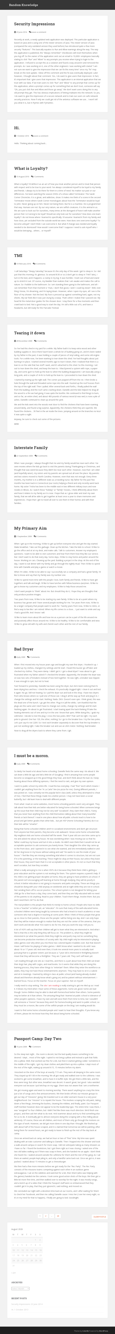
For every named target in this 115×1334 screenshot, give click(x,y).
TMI (18, 255)
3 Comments (41, 341)
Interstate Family (31, 447)
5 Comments (42, 456)
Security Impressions (34, 23)
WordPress (103, 1331)
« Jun (13, 1272)
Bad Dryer (23, 649)
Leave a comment (38, 32)
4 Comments (40, 263)
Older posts (99, 1217)
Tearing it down (29, 332)
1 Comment (36, 1046)
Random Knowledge (23, 5)
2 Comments (38, 176)
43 (58, 1216)
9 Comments (34, 764)
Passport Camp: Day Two (37, 1038)
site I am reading (51, 985)
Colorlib (85, 1331)
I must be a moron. (31, 755)
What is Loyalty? (30, 168)
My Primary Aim (30, 528)
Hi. (17, 127)
